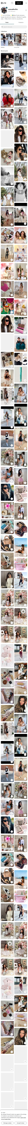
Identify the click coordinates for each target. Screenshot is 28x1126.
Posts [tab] (7, 22)
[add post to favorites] (12, 66)
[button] (26, 3)
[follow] (6, 8)
